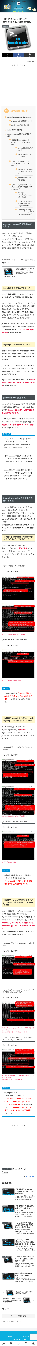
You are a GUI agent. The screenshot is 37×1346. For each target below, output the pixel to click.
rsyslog (25, 1169)
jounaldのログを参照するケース (21, 121)
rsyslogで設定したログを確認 (25, 149)
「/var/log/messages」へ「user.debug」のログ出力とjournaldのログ (26, 212)
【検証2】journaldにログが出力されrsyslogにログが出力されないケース (21, 163)
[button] (29, 55)
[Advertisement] (18, 85)
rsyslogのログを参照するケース (21, 125)
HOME (10, 1336)
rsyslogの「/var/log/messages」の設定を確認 (26, 195)
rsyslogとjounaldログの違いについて (19, 117)
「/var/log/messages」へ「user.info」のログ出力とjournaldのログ (26, 203)
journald (17, 1169)
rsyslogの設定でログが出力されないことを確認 (25, 171)
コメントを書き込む (18, 1316)
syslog (6, 1172)
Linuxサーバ (7, 1169)
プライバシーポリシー (18, 1339)
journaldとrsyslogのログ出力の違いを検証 (19, 135)
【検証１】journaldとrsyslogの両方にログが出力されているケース (21, 142)
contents (15, 110)
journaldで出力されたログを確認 (25, 155)
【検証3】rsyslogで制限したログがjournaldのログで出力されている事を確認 (21, 187)
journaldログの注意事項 (14, 130)
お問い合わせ (27, 1336)
